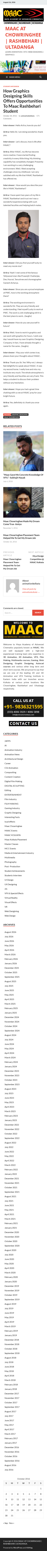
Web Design (10, 915)
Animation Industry (13, 750)
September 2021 (12, 1192)
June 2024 (9, 1044)
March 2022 (10, 1165)
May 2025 (9, 994)
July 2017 (9, 1416)
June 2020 (9, 1259)
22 (41, 1504)
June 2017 (9, 1420)
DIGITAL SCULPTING (14, 785)
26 (23, 1510)
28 (35, 1510)
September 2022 (12, 1138)
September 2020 (12, 1245)
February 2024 (11, 1062)
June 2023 (9, 1098)
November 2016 (12, 1451)
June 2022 (9, 1151)
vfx (6, 889)
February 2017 (11, 1438)
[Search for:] (23, 613)
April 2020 (9, 1268)
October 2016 (11, 1456)
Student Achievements (15, 871)
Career (8, 763)
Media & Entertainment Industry (19, 853)
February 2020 (11, 1277)
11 (18, 1499)
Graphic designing (20, 414)
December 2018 (12, 1339)
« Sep (5, 1523)
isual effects (10, 821)
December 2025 (12, 968)
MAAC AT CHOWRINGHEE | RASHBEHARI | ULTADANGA (24, 37)
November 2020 (12, 1236)
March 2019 (10, 1326)
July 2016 (9, 1469)
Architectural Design (14, 759)
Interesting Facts (12, 817)
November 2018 (12, 1344)
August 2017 (10, 1411)
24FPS (7, 741)
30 (6, 1515)
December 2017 (12, 1393)
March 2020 (10, 1272)
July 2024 (9, 1039)
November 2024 (12, 1021)
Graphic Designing (13, 812)
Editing (8, 790)
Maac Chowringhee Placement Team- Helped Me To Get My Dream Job (21, 536)
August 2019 (10, 1304)
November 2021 (12, 1183)
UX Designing (11, 884)
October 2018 (11, 1348)
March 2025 (10, 1003)
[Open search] (40, 77)
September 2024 (12, 1030)
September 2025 (12, 977)
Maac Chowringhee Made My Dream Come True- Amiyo (21, 523)
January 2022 (11, 1174)
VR (6, 906)
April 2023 (9, 1106)
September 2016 (12, 1460)
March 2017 (10, 1434)
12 (23, 1499)
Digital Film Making (13, 781)
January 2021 (11, 1227)
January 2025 (11, 1012)
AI (6, 745)
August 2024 (10, 1035)
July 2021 (9, 1201)
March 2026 (10, 954)
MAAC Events (11, 830)
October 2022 (11, 1133)
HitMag (29, 1548)
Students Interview (11, 86)
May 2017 (9, 1425)
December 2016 (12, 1447)
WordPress (17, 1548)
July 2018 (9, 1362)
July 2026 (9, 936)
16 (6, 1504)
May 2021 (9, 1210)
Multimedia (10, 857)
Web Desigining (12, 911)
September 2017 (12, 1407)
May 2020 (9, 1263)
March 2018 (10, 1380)
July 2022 (9, 1147)
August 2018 (10, 1357)
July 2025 (9, 985)
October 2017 (11, 1402)
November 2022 (12, 1129)
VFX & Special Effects (14, 893)
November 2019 (12, 1290)
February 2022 (11, 1169)
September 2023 (12, 1084)
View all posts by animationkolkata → (31, 590)
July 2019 (9, 1308)
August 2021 (10, 1196)
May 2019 (9, 1317)
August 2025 (10, 981)
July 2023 (9, 1093)
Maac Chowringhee (13, 826)
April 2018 (9, 1375)
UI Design (9, 880)
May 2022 (9, 1156)
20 (29, 1504)
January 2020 (11, 1281)
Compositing (10, 772)
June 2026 (9, 941)
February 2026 (11, 959)
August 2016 (10, 1465)
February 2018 (11, 1384)
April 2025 (9, 999)
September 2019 (12, 1299)
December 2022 (12, 1124)
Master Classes (11, 844)
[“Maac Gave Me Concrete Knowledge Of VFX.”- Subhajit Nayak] (23, 452)
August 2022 (10, 1142)
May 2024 (9, 1048)
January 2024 (11, 1066)
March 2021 (10, 1218)
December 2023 (12, 1071)
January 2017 (11, 1442)
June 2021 (9, 1205)
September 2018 (12, 1353)
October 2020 (11, 1241)
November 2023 (12, 1075)
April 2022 (9, 1160)
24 (12, 1510)
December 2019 (12, 1286)
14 (35, 1499)
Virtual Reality (11, 897)
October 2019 (11, 1295)
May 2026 (9, 945)
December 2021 (12, 1178)
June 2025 (9, 990)
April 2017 (9, 1429)
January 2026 (11, 963)
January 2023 (11, 1120)
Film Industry (11, 799)
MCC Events (10, 848)
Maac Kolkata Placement (16, 839)
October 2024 (11, 1026)
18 (18, 1504)
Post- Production (12, 866)
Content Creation (12, 777)
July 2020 (9, 1254)
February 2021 (11, 1223)
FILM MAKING (11, 803)
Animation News (12, 754)
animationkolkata (27, 116)
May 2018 (9, 1371)
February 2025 (11, 1008)
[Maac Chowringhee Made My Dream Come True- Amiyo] (23, 503)
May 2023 (9, 1102)
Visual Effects (11, 902)
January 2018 (11, 1389)
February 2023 (11, 1115)
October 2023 (11, 1080)
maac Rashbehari (11, 417)
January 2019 (11, 1335)
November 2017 (12, 1398)
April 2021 (9, 1214)
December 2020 (12, 1232)
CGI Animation (11, 768)
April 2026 (9, 950)
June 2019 (9, 1313)
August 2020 (10, 1250)
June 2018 (9, 1366)
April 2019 (9, 1322)
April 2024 (9, 1053)
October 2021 (11, 1187)
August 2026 (10, 932)
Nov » (11, 1523)
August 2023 (10, 1089)
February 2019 (11, 1330)
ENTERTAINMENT (13, 794)
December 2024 (12, 1017)
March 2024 (10, 1057)
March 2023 (10, 1111)
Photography (10, 862)
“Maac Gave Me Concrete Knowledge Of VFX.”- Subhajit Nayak (23, 476)
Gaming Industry (12, 808)
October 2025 (11, 972)
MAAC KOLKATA (13, 835)
